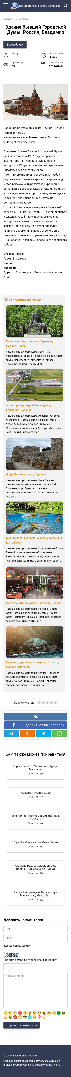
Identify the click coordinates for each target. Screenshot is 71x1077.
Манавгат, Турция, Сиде (36, 792)
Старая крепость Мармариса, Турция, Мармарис (35, 768)
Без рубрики (15, 44)
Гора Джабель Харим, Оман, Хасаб (35, 842)
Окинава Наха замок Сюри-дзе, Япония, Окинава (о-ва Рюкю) (35, 867)
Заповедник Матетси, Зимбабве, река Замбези (36, 817)
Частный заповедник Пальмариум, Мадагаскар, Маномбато (35, 893)
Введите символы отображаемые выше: (30, 960)
